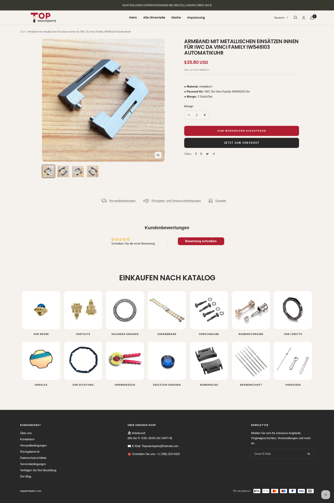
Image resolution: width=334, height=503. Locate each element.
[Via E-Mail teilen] (213, 154)
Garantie (220, 200)
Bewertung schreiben (201, 241)
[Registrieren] (308, 453)
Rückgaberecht (29, 451)
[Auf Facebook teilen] (196, 154)
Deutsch (279, 17)
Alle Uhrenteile (154, 17)
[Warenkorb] (312, 18)
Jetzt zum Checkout (241, 142)
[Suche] (295, 17)
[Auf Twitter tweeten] (207, 154)
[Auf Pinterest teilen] (201, 154)
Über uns (26, 433)
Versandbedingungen (122, 200)
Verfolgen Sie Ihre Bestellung (38, 470)
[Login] (303, 17)
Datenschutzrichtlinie (33, 457)
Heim (133, 17)
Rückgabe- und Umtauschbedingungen (176, 200)
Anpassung (196, 17)
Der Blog (25, 476)
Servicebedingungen (33, 464)
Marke (176, 17)
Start (23, 31)
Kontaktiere (27, 439)
